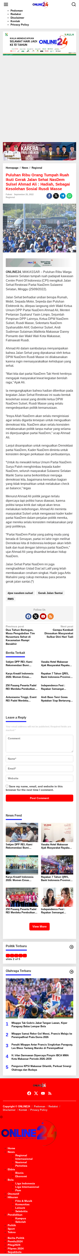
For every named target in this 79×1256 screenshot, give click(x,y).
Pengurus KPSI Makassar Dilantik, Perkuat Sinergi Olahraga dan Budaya (41, 1068)
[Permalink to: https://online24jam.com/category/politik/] (71, 947)
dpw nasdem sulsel (20, 592)
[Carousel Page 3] (16, 955)
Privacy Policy (38, 1109)
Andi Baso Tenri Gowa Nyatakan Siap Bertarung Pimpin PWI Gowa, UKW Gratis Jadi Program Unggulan (55, 699)
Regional (10, 197)
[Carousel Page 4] (20, 955)
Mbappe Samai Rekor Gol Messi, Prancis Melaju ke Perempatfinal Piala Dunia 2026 (42, 1035)
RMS (11, 598)
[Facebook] (28, 616)
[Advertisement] (39, 96)
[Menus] (6, 4)
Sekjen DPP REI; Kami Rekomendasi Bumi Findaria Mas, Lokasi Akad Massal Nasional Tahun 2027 (21, 663)
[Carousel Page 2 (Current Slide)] (12, 955)
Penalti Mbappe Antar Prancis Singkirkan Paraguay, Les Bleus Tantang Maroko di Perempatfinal (42, 1046)
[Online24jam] (40, 4)
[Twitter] (36, 616)
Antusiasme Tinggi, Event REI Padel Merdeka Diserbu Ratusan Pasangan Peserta (22, 699)
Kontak (23, 1109)
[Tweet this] (56, 196)
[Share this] (49, 196)
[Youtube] (43, 616)
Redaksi (53, 1106)
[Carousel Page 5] (25, 955)
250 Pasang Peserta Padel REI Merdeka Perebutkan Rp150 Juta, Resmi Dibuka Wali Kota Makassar (21, 687)
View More (39, 926)
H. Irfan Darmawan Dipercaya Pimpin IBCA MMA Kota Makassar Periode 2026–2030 (40, 1057)
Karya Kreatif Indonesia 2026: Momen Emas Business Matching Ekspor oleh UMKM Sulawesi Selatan (22, 675)
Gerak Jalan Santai (50, 592)
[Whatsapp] (69, 196)
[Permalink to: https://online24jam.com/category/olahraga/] (71, 971)
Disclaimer (9, 1109)
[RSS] (51, 616)
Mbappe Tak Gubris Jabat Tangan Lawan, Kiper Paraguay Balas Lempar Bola (39, 1024)
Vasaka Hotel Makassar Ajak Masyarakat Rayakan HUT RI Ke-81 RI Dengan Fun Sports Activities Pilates (56, 663)
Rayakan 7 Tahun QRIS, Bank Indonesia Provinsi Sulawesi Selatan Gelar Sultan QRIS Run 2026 (55, 675)
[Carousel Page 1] (8, 955)
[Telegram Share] (63, 196)
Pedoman (39, 1106)
